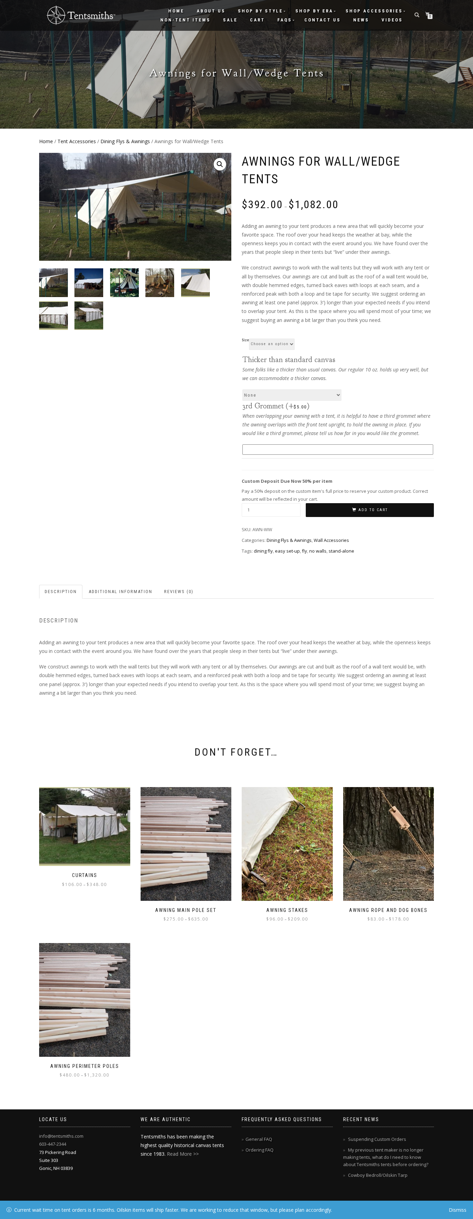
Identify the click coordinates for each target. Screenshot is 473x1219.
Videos (392, 19)
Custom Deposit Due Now (287, 481)
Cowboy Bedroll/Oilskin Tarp (378, 1175)
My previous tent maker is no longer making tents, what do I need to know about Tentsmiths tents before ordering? (385, 1157)
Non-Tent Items (185, 19)
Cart (257, 19)
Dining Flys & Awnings (125, 141)
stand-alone (341, 551)
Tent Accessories (76, 141)
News (361, 19)
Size (245, 340)
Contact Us (322, 19)
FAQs (284, 19)
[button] (220, 164)
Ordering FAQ (260, 1150)
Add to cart (373, 510)
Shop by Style (260, 10)
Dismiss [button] (457, 1210)
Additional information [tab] (120, 591)
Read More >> (183, 1154)
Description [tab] (61, 591)
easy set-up (287, 551)
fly (304, 551)
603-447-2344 (52, 1144)
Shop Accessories (374, 10)
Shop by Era (314, 10)
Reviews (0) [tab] (179, 591)
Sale (230, 19)
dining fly (263, 551)
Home (176, 10)
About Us (211, 10)
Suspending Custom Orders (377, 1139)
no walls (318, 551)
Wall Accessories (331, 540)
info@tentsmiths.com (61, 1136)
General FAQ (259, 1139)
